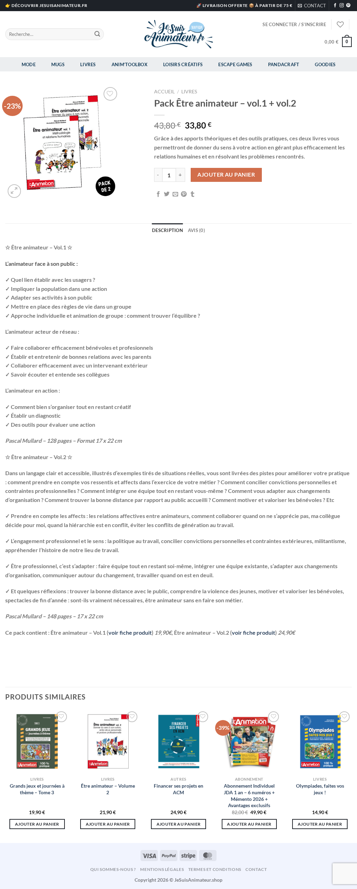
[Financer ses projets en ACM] (178, 741)
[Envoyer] (97, 34)
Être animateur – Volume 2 (108, 789)
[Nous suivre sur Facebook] (335, 5)
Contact (256, 869)
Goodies (325, 64)
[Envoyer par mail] (175, 194)
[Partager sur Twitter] (166, 194)
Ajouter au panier (226, 174)
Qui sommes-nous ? (113, 869)
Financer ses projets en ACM (178, 789)
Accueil (164, 91)
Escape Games (235, 64)
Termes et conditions (214, 869)
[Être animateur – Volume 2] (108, 741)
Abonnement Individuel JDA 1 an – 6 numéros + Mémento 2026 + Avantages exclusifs (249, 795)
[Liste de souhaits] (340, 24)
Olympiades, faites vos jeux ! (320, 789)
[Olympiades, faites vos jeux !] (320, 741)
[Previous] (5, 775)
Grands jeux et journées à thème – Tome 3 (37, 789)
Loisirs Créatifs (183, 64)
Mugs (57, 64)
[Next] (351, 775)
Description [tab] (167, 230)
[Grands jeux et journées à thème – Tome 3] (37, 741)
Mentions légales (162, 869)
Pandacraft (283, 64)
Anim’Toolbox (129, 64)
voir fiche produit (130, 632)
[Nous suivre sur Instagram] (342, 5)
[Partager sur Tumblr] (192, 194)
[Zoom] (14, 191)
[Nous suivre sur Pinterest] (348, 5)
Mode (29, 64)
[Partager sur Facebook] (158, 194)
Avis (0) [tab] (196, 230)
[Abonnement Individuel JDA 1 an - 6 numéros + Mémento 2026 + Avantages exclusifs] (249, 741)
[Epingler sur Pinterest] (184, 194)
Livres (88, 64)
